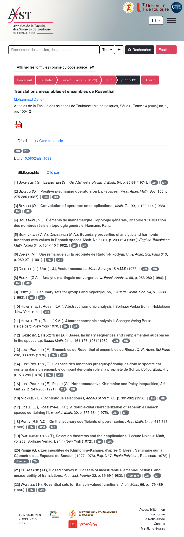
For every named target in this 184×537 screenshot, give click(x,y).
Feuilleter (166, 49)
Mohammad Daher (29, 99)
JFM (42, 427)
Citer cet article (50, 140)
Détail (22, 140)
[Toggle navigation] (171, 20)
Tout (105, 49)
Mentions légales (153, 528)
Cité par (53, 172)
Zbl (26, 151)
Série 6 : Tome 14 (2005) (79, 80)
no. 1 (109, 80)
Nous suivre (156, 519)
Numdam (21, 461)
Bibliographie (28, 172)
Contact (159, 523)
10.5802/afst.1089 (37, 158)
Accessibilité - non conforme (152, 511)
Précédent (24, 80)
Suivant (150, 80)
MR (18, 151)
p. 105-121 (129, 80)
